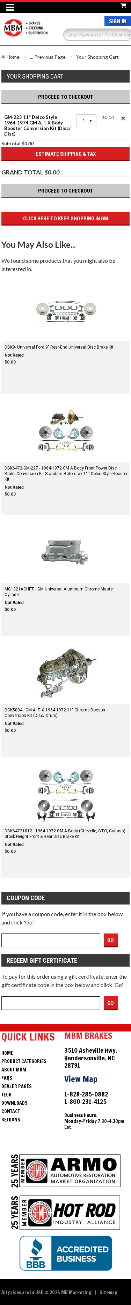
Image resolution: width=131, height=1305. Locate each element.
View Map (80, 1079)
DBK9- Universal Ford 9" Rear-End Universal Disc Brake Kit (59, 347)
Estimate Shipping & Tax (66, 154)
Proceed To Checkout (65, 97)
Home (13, 57)
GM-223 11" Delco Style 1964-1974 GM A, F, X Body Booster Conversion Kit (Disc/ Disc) (37, 125)
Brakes (25, 31)
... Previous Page (48, 57)
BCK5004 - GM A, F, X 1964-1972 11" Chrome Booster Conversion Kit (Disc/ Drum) (55, 713)
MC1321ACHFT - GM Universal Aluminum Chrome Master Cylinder (59, 592)
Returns (10, 1119)
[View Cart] (123, 4)
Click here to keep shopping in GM (65, 218)
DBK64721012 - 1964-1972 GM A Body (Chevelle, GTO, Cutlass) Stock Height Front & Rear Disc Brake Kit (65, 834)
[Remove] (123, 118)
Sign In (117, 21)
